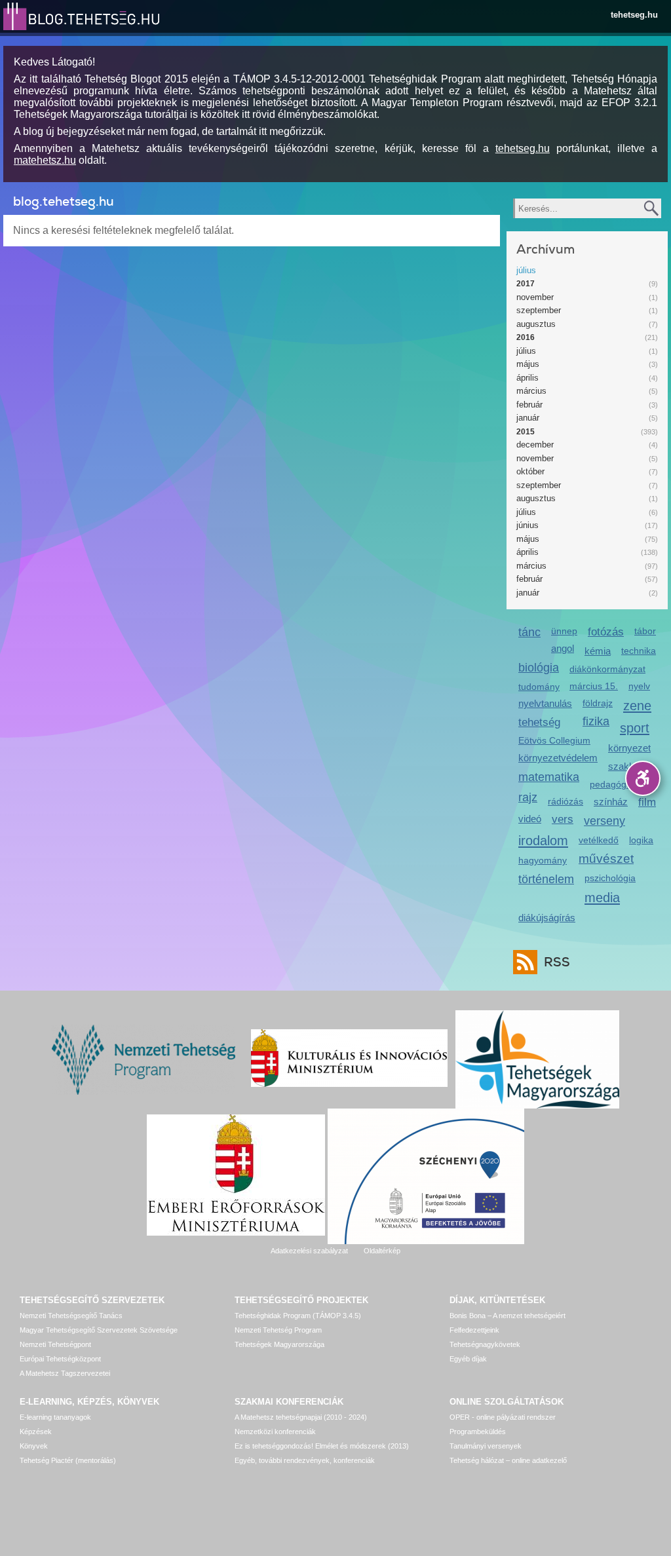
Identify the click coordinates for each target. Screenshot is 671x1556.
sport (634, 727)
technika (638, 650)
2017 (525, 284)
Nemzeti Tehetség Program (278, 1330)
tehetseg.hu (634, 15)
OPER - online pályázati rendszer (503, 1417)
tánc (529, 632)
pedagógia (612, 784)
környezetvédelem (558, 757)
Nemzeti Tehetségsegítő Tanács (71, 1315)
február (529, 404)
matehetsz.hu (45, 160)
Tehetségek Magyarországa (279, 1344)
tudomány (539, 686)
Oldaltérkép (382, 1251)
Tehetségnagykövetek (485, 1344)
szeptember (538, 310)
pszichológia (610, 878)
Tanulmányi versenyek (486, 1446)
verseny (604, 820)
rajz (527, 797)
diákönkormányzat (607, 669)
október (530, 471)
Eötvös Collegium (554, 740)
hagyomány (542, 860)
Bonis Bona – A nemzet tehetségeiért (508, 1315)
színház (611, 801)
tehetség (539, 722)
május (527, 364)
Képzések (36, 1431)
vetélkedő (599, 840)
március (531, 391)
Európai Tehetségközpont (60, 1359)
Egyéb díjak (468, 1359)
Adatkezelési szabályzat (309, 1251)
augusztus (536, 324)
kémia (598, 650)
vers (562, 819)
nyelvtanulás (545, 703)
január (527, 418)
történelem (546, 879)
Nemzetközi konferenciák (275, 1431)
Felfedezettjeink (474, 1330)
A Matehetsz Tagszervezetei (65, 1373)
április (527, 378)
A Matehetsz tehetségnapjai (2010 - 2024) (301, 1417)
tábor (645, 631)
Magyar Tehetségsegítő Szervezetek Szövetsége (99, 1330)
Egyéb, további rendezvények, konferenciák (305, 1460)
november (535, 297)
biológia (538, 667)
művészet (606, 858)
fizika (596, 721)
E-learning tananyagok (55, 1417)
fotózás (606, 632)
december (535, 444)
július (526, 270)
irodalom (543, 840)
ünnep (564, 631)
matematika (548, 777)
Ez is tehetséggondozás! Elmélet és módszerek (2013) (322, 1446)
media (602, 897)
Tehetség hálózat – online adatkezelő (508, 1460)
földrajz (598, 703)
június (527, 525)
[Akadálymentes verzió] (643, 778)
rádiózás (565, 801)
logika (641, 840)
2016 (525, 337)
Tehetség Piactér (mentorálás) (68, 1460)
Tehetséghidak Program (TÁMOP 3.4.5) (298, 1315)
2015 (525, 432)
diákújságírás (546, 917)
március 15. (593, 686)
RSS (557, 962)
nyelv (639, 686)
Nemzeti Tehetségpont (55, 1344)
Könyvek (34, 1446)
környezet (629, 747)
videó (529, 818)
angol (562, 648)
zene (637, 705)
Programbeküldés (478, 1431)
